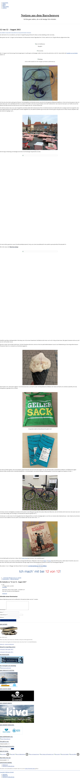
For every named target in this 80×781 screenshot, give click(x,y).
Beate (45, 560)
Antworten (4, 593)
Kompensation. (10, 579)
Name (1, 612)
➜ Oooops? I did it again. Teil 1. (6, 652)
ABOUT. (4, 5)
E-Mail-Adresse (3, 614)
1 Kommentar (29, 32)
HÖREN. (4, 4)
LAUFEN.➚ (4, 8)
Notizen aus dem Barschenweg (40, 15)
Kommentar (3, 609)
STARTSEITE (4, 774)
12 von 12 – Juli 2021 (11, 577)
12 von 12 (17, 32)
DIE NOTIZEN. (5, 2)
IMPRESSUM (2, 644)
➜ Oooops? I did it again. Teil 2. (6, 649)
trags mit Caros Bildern (41, 566)
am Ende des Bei (32, 566)
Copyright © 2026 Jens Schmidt (7, 772)
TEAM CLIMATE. (5, 6)
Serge (49, 560)
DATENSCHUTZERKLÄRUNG (9, 644)
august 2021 (21, 32)
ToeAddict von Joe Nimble (72, 53)
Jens (0, 32)
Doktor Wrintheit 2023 (30, 768)
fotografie (24, 32)
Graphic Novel (24, 558)
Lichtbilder (3, 32)
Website (2, 617)
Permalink (4, 587)
